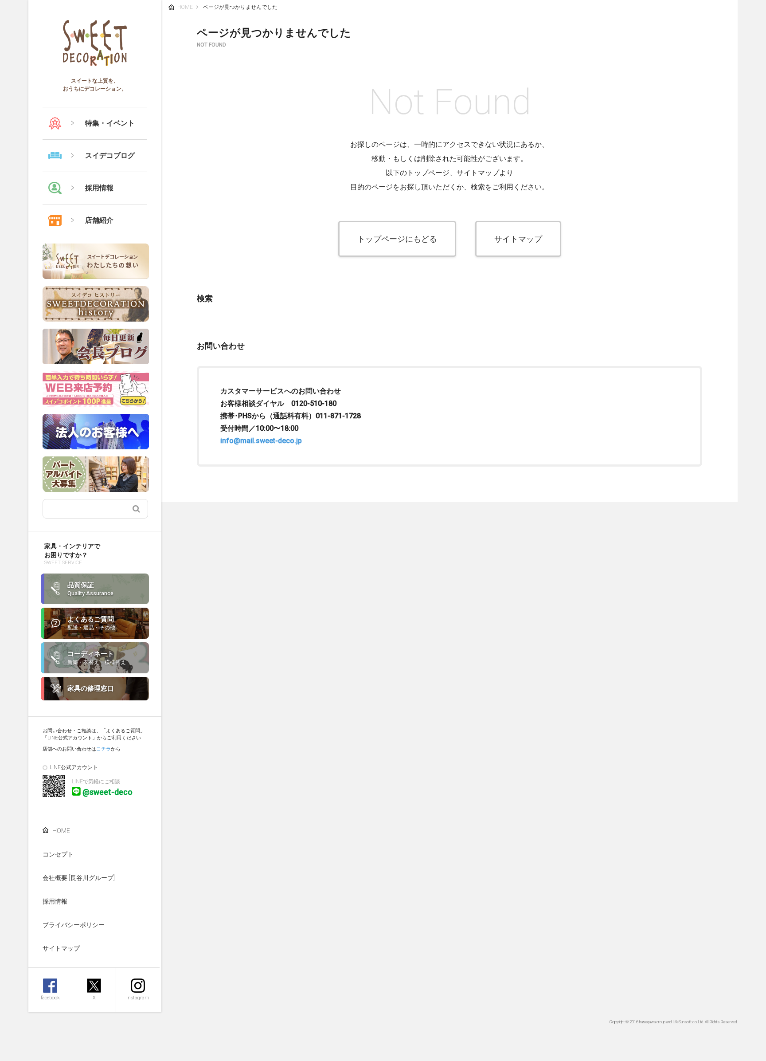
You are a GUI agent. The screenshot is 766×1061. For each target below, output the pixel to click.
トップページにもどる (397, 239)
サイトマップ (61, 948)
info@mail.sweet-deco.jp (261, 440)
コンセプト (58, 854)
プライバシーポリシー (74, 924)
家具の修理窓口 (90, 688)
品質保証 (90, 589)
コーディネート (96, 657)
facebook (50, 998)
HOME (61, 830)
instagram (137, 998)
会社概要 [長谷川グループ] (79, 877)
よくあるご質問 (91, 623)
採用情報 (55, 901)
